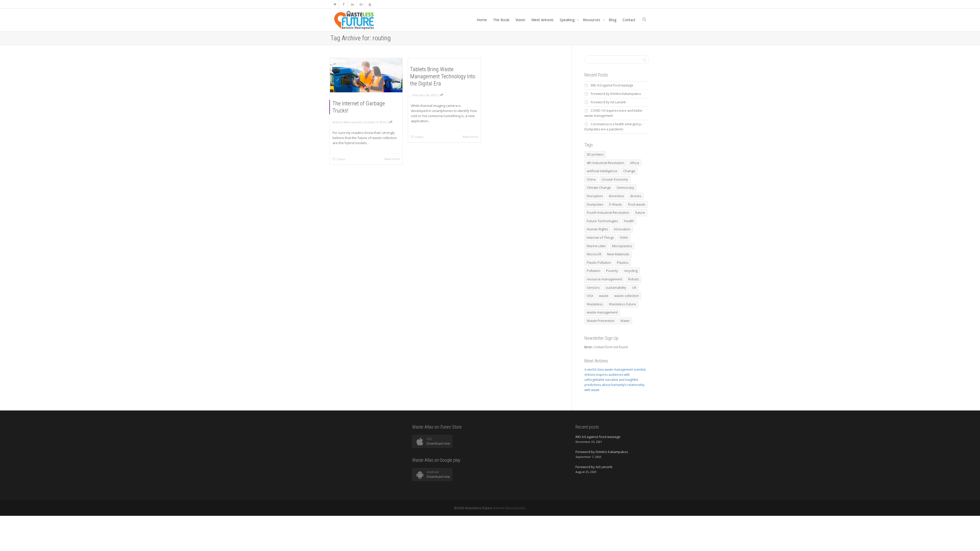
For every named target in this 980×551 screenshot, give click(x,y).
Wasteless (595, 304)
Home (482, 19)
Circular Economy (615, 179)
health (629, 221)
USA (590, 295)
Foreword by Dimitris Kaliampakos (616, 94)
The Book (501, 19)
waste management (602, 312)
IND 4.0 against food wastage (612, 85)
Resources (592, 19)
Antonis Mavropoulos (509, 508)
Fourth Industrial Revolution (608, 212)
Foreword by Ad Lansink (608, 102)
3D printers (595, 154)
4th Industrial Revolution (605, 162)
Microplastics (622, 246)
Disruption (595, 196)
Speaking (567, 19)
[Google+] (361, 4)
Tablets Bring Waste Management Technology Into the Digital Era (442, 76)
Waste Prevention (601, 320)
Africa (634, 162)
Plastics (623, 262)
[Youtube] (369, 4)
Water (625, 320)
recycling (631, 270)
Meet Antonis (542, 19)
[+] (366, 75)
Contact (628, 19)
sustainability (616, 287)
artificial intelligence (602, 171)
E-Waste (615, 204)
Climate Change (599, 187)
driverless (616, 196)
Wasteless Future (622, 304)
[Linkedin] (352, 4)
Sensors (593, 287)
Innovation (622, 229)
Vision (520, 19)
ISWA (624, 237)
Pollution (593, 270)
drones (635, 196)
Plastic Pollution (599, 262)
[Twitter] (335, 4)
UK (634, 287)
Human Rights (597, 229)
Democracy (625, 187)
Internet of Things (600, 237)
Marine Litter (596, 246)
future (640, 212)
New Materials (618, 254)
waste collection (626, 295)
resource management (604, 279)
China (591, 179)
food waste (636, 204)
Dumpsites (595, 204)
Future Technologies (602, 221)
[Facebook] (343, 4)
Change (629, 171)
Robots (633, 279)
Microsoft (594, 254)
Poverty (612, 270)
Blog (612, 19)
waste (603, 295)
